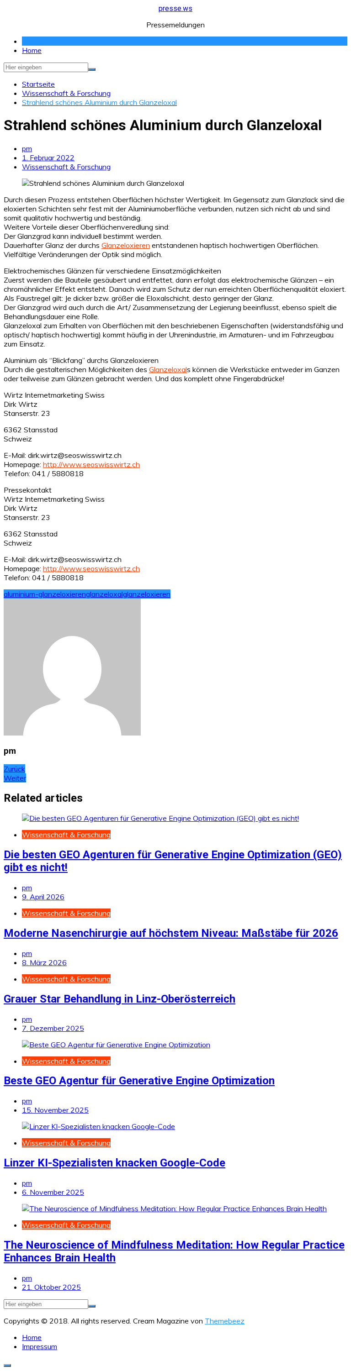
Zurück (14, 768)
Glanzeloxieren (125, 245)
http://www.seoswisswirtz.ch (91, 464)
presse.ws (175, 8)
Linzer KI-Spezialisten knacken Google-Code (114, 1162)
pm (27, 148)
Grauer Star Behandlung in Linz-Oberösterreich (119, 999)
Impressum (39, 1346)
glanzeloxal (104, 594)
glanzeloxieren (146, 594)
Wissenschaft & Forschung (66, 166)
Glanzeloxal (168, 369)
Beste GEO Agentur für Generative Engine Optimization (139, 1080)
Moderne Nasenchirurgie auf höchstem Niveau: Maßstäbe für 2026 (171, 933)
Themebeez (225, 1320)
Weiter (15, 778)
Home (32, 50)
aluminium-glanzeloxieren (45, 594)
